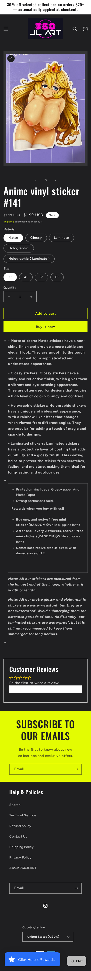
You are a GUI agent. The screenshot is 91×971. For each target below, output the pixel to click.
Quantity (10, 287)
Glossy (36, 238)
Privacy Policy (20, 857)
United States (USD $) (43, 936)
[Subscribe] (76, 769)
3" (10, 277)
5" (41, 277)
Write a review (45, 689)
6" (57, 277)
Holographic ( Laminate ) (29, 259)
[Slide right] (56, 180)
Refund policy (20, 826)
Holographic (18, 248)
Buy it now (45, 327)
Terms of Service (22, 815)
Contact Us (18, 836)
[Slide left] (35, 180)
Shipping (9, 221)
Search (15, 805)
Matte (13, 238)
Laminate (61, 238)
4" (26, 277)
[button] (6, 29)
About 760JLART (22, 868)
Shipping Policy (21, 847)
